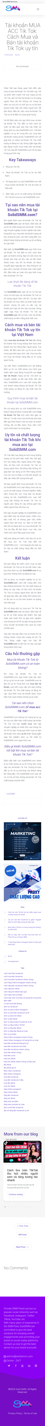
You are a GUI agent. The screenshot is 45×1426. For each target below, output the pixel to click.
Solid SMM (21, 1389)
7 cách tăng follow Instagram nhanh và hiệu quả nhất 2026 (24, 943)
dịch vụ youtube (10, 1034)
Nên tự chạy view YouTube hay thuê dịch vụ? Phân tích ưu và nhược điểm (24, 936)
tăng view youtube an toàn (14, 1104)
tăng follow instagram (12, 1089)
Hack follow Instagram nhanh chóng (18, 1037)
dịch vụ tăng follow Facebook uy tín (18, 1022)
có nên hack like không (13, 1003)
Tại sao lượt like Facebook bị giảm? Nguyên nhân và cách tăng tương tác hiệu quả (24, 921)
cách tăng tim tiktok (11, 989)
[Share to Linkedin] (29, 1365)
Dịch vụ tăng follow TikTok (14, 1025)
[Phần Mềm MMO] (22, 841)
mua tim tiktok (9, 1086)
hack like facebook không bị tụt (16, 1043)
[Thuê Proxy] (22, 883)
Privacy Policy (15, 1413)
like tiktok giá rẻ (10, 1068)
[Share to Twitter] (9, 1365)
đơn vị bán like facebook (13, 1107)
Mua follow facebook (12, 1071)
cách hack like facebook (13, 973)
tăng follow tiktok (11, 1092)
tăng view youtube (11, 1101)
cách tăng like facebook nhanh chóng (18, 986)
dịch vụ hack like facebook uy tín (16, 1013)
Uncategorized (13, 961)
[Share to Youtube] (22, 1365)
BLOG (17, 55)
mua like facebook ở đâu (13, 1080)
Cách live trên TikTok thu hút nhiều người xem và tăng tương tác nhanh (24, 913)
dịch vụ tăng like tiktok (12, 1028)
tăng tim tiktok (9, 1098)
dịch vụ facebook (11, 1007)
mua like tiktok (9, 1083)
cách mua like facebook (13, 976)
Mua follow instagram (12, 1074)
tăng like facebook (11, 1095)
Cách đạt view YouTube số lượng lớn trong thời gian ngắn (22, 999)
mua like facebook (11, 1077)
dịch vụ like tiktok (10, 1019)
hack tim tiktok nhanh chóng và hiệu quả (19, 1062)
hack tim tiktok (9, 1058)
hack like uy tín (9, 1055)
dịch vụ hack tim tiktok (12, 1016)
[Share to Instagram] (35, 1365)
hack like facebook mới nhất (15, 1046)
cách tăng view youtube (13, 995)
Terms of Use (30, 1413)
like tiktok (7, 1065)
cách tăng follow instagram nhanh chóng (20, 982)
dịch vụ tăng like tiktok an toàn (16, 1031)
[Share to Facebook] (15, 1365)
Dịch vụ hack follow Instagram (16, 1010)
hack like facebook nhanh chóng (16, 1049)
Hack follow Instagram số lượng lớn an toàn (21, 1040)
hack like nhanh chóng (12, 1052)
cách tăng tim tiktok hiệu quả (15, 992)
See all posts (11, 1139)
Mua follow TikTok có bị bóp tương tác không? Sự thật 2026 (24, 928)
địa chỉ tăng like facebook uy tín (16, 1110)
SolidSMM (10, 794)
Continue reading (16, 1194)
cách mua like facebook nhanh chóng (18, 979)
